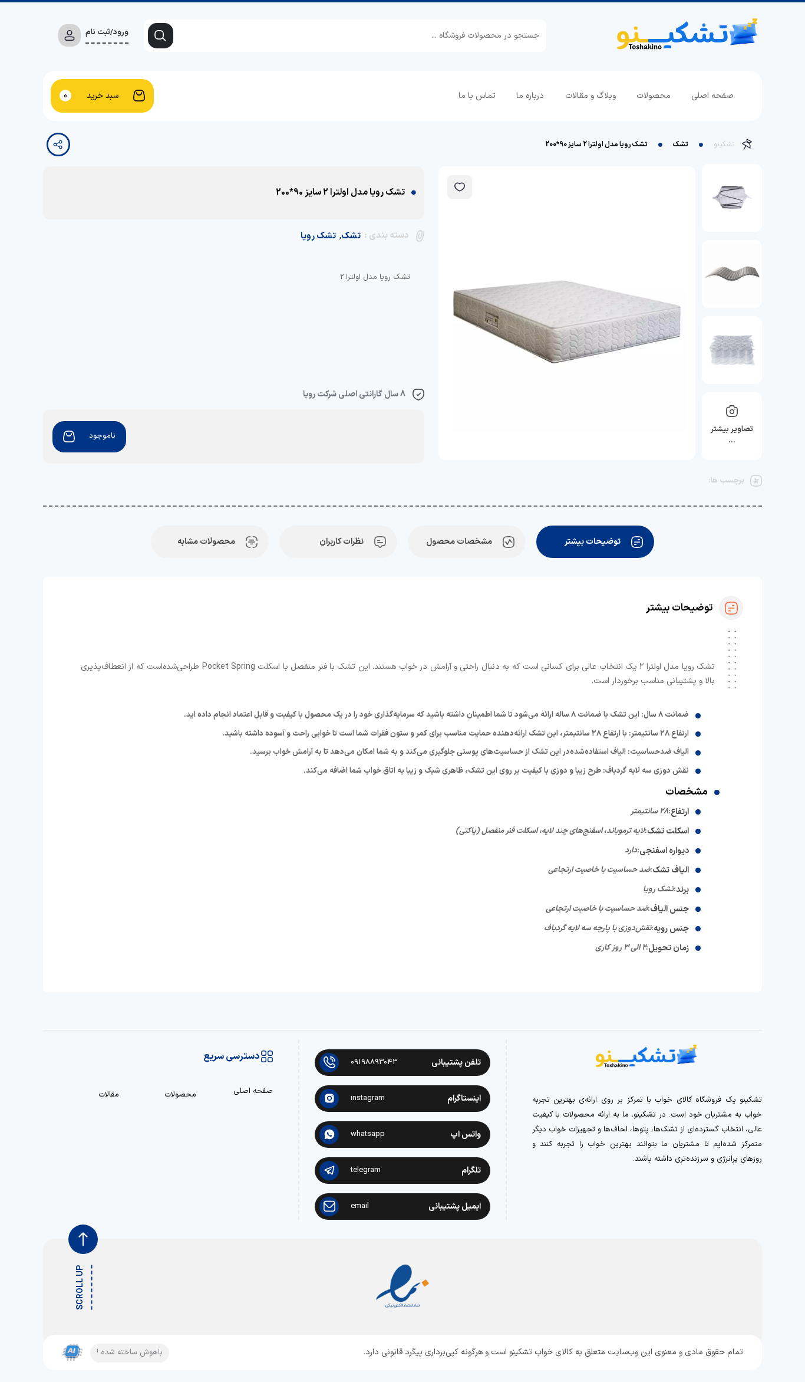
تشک (680, 144)
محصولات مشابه (206, 542)
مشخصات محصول (459, 542)
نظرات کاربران (341, 542)
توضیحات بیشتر (593, 542)
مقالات (108, 1095)
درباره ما (530, 96)
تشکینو (724, 144)
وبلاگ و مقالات (590, 96)
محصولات (653, 96)
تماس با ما (477, 96)
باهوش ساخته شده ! (130, 1352)
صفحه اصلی (712, 96)
